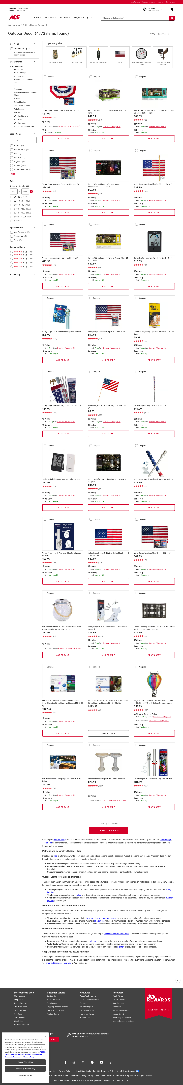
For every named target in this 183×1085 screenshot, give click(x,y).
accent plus (19, 149)
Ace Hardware (14, 25)
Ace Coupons (19, 1018)
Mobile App (18, 1021)
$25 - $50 (18, 201)
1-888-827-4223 (111, 1080)
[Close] (45, 1036)
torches (78, 895)
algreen (17, 161)
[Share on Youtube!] (101, 1062)
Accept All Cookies (25, 1062)
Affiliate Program (86, 1007)
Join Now (165, 1010)
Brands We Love (20, 1003)
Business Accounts (148, 2)
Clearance (18, 236)
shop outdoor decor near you (58, 963)
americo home (21, 169)
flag (55, 856)
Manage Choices (25, 1075)
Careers (83, 1003)
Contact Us (51, 996)
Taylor (45, 843)
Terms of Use (50, 1071)
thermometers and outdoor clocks (101, 918)
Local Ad (160, 2)
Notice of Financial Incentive (21, 1054)
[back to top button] (178, 980)
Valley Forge (165, 839)
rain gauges (99, 921)
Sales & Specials (119, 1000)
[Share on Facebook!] (65, 1062)
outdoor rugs (93, 941)
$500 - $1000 (20, 217)
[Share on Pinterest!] (92, 1062)
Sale (16, 240)
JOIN (53, 1039)
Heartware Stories (87, 1014)
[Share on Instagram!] (74, 1062)
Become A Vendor (87, 1018)
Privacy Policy (65, 1071)
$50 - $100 (19, 205)
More (14, 174)
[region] (25, 1057)
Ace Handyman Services (122, 1018)
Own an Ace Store (87, 1010)
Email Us (124, 1080)
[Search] (172, 18)
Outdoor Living (29, 25)
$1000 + (18, 221)
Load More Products (109, 830)
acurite (17, 157)
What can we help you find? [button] (113, 18)
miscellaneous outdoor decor (116, 933)
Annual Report (118, 1014)
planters (120, 947)
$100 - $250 (19, 209)
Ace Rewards (135, 2)
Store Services (118, 1003)
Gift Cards (18, 1014)
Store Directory (20, 1010)
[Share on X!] (82, 1062)
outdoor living (60, 839)
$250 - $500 (19, 213)
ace (16, 153)
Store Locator (170, 2)
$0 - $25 (18, 197)
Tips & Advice (118, 996)
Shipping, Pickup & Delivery (57, 1007)
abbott (17, 145)
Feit (50, 843)
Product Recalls (53, 1014)
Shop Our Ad (19, 1000)
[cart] (172, 9)
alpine (17, 165)
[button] (138, 18)
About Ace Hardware (88, 996)
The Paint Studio (20, 1007)
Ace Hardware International (123, 1021)
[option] (56, 57)
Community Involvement (89, 1000)
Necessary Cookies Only (25, 1069)
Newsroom (117, 1007)
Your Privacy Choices (126, 1071)
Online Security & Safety (56, 1010)
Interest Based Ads (82, 1071)
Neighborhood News (120, 1010)
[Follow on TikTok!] (110, 1062)
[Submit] (31, 191)
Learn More (153, 1010)
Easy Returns (52, 1003)
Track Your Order (53, 1000)
